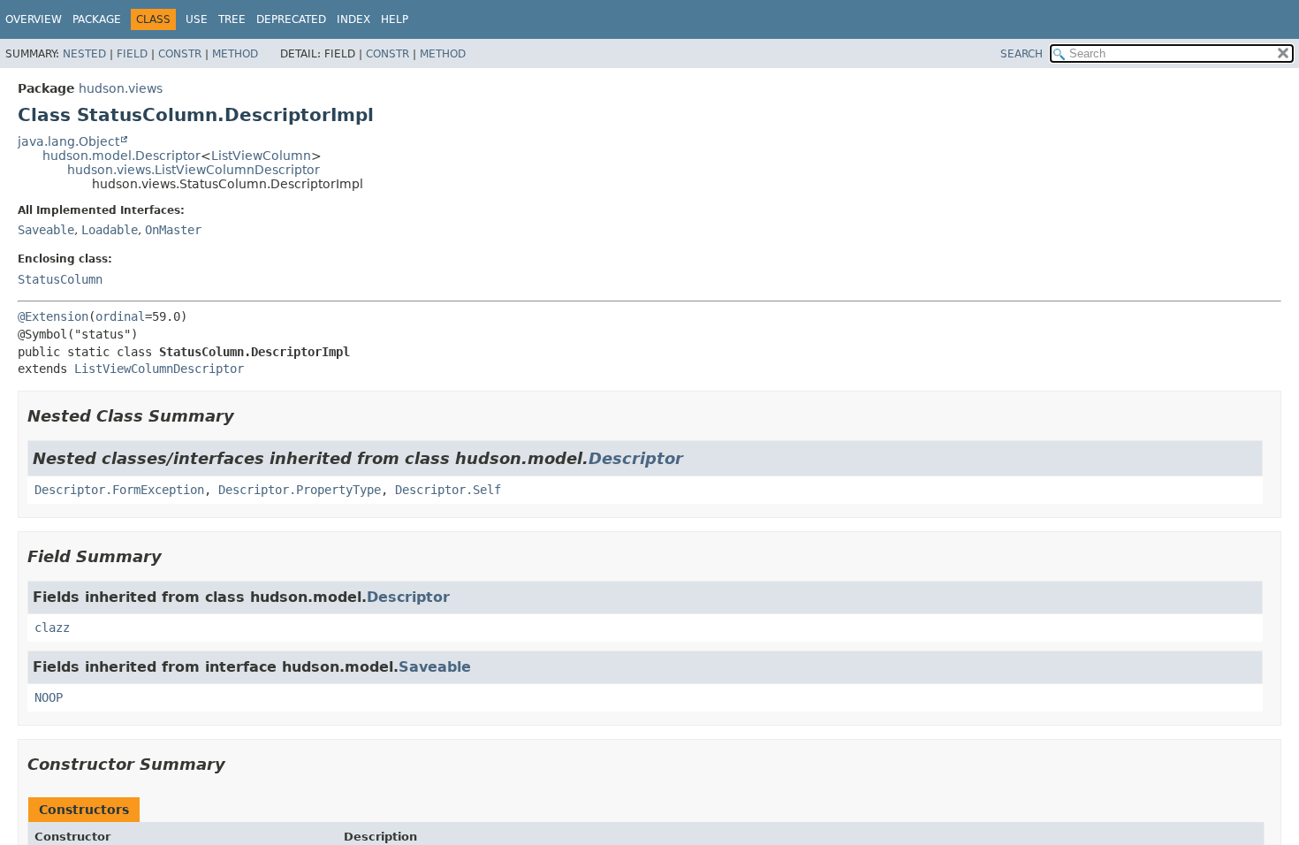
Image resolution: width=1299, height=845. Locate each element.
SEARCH (1021, 54)
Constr (179, 54)
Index (353, 19)
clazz (52, 627)
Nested (84, 54)
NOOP (48, 697)
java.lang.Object (68, 141)
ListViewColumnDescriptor (159, 369)
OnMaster (173, 230)
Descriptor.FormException (119, 490)
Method (235, 54)
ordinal (120, 316)
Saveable (46, 230)
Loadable (109, 230)
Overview (33, 19)
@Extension (53, 316)
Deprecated (291, 19)
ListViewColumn (261, 155)
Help (394, 19)
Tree (232, 19)
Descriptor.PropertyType (299, 490)
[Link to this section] (246, 416)
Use (197, 19)
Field (132, 54)
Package (96, 19)
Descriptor (636, 458)
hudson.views (121, 88)
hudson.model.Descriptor (121, 155)
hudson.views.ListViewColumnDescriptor (193, 170)
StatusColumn (60, 279)
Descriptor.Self (448, 490)
